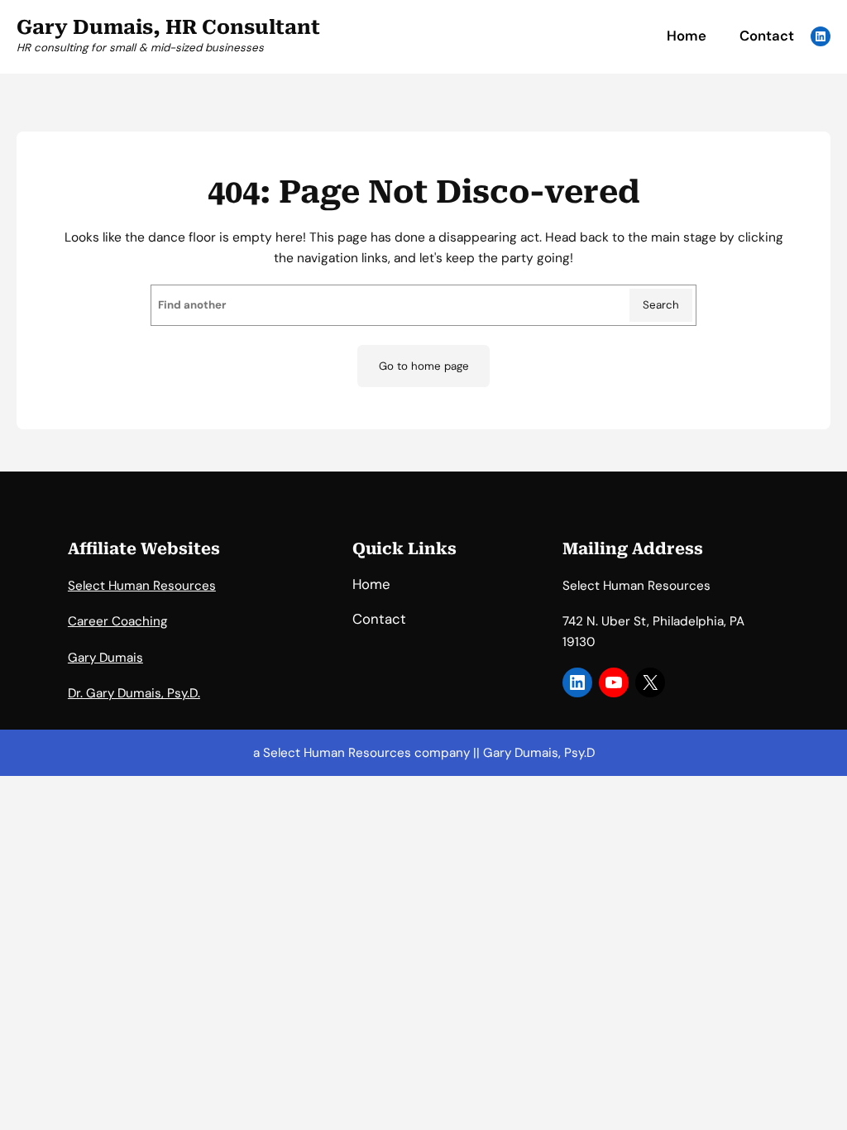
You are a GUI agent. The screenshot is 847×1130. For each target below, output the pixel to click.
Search (661, 305)
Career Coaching (118, 621)
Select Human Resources (142, 585)
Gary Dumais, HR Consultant (168, 27)
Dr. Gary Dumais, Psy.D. (134, 693)
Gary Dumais (105, 657)
